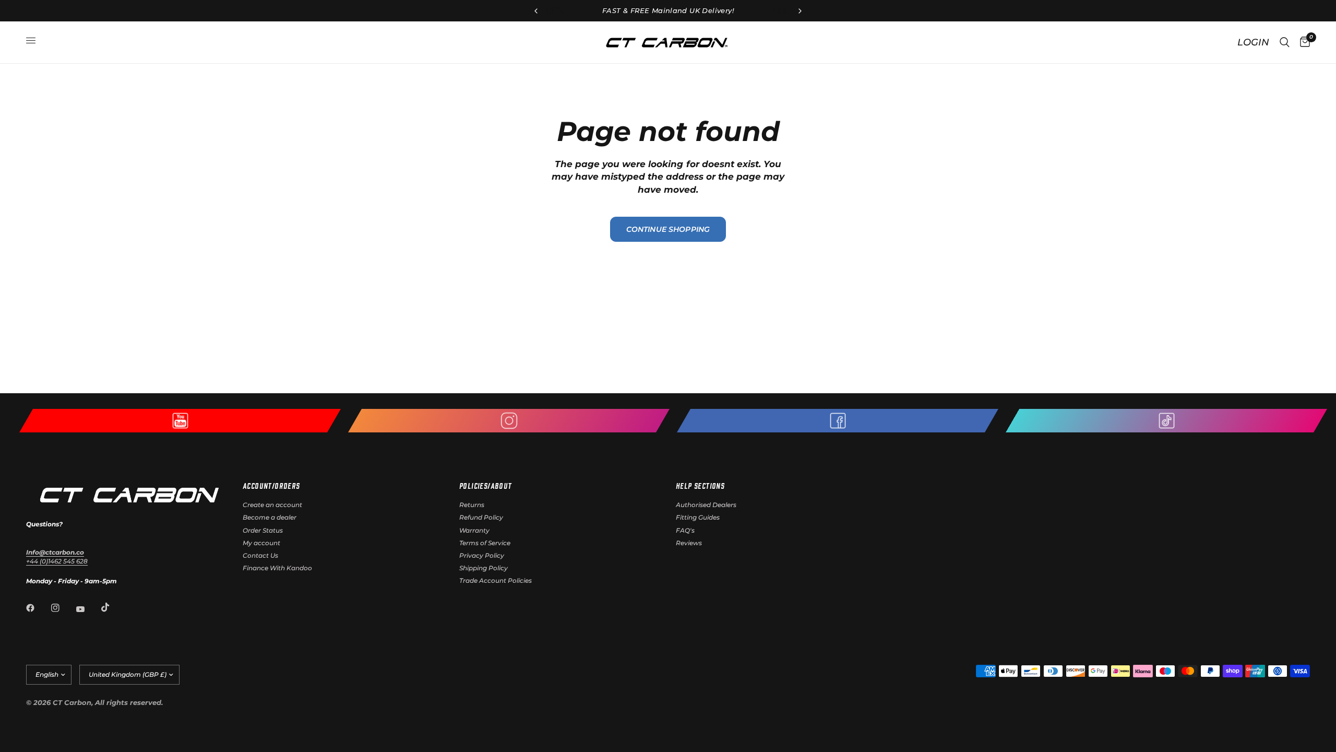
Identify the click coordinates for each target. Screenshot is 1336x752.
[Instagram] (62, 607)
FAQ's (685, 530)
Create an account (272, 505)
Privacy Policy (481, 555)
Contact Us (260, 555)
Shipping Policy (483, 568)
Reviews (689, 543)
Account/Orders (271, 485)
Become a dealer (269, 517)
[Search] (1284, 42)
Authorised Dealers (706, 505)
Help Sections (700, 485)
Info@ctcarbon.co (55, 552)
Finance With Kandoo (277, 568)
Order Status (263, 530)
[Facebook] (37, 607)
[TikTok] (112, 607)
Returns (471, 505)
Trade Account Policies (495, 580)
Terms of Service (484, 543)
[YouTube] (87, 608)
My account (261, 543)
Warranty (474, 530)
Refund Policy (481, 517)
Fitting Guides (698, 517)
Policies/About (485, 485)
